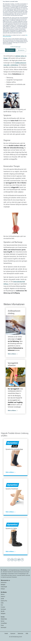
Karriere (2, 621)
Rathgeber (3, 613)
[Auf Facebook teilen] (9, 561)
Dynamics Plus (4, 600)
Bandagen (3, 584)
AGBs (27, 633)
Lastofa (2, 598)
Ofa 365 (2, 611)
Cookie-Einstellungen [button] (15, 46)
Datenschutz (20, 633)
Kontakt (6, 633)
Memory (2, 594)
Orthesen (3, 589)
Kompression (3, 582)
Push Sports (3, 609)
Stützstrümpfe (4, 586)
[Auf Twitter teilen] (19, 561)
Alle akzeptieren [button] (10, 50)
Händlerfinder (4, 619)
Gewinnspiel (3, 627)
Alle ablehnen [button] (21, 50)
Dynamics (3, 596)
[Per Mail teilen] (12, 561)
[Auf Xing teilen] (22, 561)
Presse (2, 625)
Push (2, 605)
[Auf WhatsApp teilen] (15, 561)
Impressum (12, 633)
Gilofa (2, 603)
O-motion (3, 607)
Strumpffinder (4, 623)
